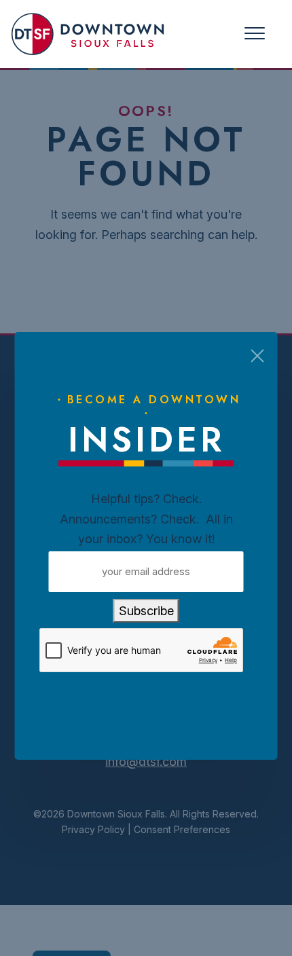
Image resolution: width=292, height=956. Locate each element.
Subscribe (146, 611)
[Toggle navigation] (254, 33)
